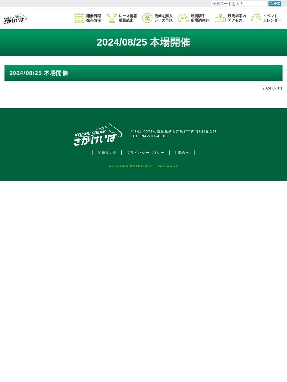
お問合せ (181, 153)
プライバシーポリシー (146, 153)
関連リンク (107, 153)
